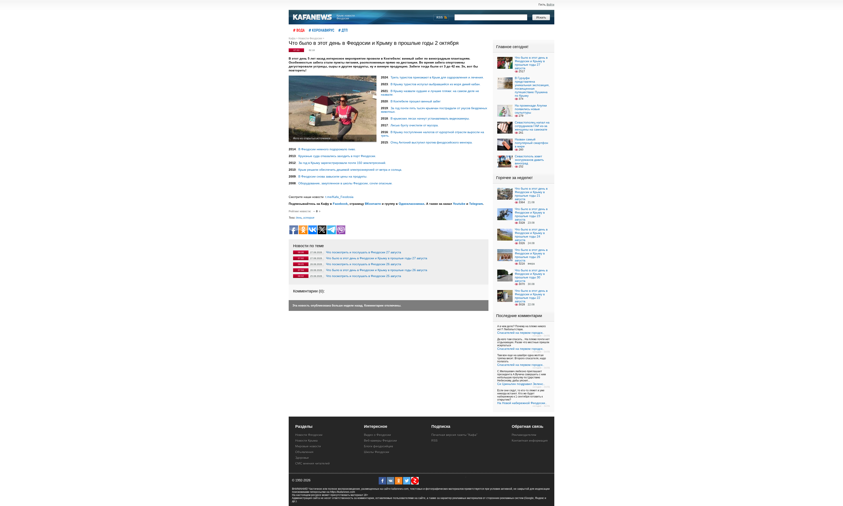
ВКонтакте (373, 203)
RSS (434, 440)
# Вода (299, 30)
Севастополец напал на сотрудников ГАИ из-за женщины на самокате (532, 126)
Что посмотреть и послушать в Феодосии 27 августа (363, 252)
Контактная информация (530, 440)
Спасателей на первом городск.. (520, 332)
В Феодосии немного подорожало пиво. (327, 149)
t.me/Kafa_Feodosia (339, 197)
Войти (550, 4)
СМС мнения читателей (312, 463)
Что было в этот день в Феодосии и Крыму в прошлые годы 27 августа (376, 258)
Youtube (459, 203)
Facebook (340, 203)
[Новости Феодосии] (312, 17)
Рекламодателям (524, 435)
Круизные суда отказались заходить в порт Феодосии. (337, 156)
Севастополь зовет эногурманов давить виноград (529, 159)
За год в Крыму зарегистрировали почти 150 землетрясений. (342, 163)
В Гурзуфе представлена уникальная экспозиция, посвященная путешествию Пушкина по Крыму (532, 86)
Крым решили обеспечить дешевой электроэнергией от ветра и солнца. (350, 169)
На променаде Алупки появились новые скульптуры (531, 109)
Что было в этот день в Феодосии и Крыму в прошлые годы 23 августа (531, 214)
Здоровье (302, 457)
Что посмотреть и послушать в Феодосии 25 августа (363, 276)
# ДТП (343, 30)
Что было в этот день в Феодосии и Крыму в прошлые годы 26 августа (376, 270)
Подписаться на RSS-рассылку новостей (441, 17)
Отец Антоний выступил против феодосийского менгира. (432, 142)
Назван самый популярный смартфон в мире (531, 143)
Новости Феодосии (308, 435)
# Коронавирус (321, 30)
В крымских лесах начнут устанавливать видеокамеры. (430, 118)
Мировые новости (308, 446)
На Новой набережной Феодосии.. (522, 403)
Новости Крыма (306, 440)
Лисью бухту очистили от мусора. (415, 125)
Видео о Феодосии (377, 435)
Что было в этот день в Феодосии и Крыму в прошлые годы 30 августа (531, 275)
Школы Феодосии (376, 452)
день (299, 217)
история (308, 217)
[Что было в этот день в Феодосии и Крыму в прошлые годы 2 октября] (332, 109)
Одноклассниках (411, 203)
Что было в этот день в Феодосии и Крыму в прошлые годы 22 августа (531, 296)
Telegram (476, 203)
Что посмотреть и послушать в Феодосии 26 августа (363, 264)
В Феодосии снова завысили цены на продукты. (332, 176)
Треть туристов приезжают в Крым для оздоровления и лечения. (437, 77)
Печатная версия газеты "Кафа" (454, 435)
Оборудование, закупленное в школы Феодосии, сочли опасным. (345, 183)
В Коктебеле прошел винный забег (416, 101)
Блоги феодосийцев (378, 446)
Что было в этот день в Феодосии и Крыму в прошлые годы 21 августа (531, 194)
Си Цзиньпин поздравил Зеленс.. (521, 384)
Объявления (304, 452)
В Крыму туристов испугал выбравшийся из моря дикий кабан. (436, 84)
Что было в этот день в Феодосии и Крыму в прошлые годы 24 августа (531, 235)
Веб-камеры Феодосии (380, 440)
